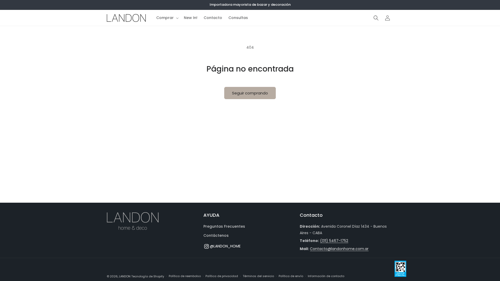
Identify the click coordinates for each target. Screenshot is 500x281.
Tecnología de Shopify (147, 276)
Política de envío (291, 276)
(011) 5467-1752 (334, 240)
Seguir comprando (250, 93)
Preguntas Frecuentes (224, 226)
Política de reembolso (185, 276)
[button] (167, 17)
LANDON (124, 276)
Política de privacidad (221, 276)
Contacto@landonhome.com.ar (339, 248)
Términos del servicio (258, 276)
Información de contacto (326, 276)
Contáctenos (216, 235)
